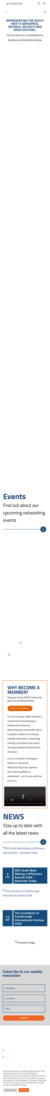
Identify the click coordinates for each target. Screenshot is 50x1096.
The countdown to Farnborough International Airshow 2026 (29, 918)
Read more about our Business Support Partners (39, 668)
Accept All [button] (23, 1090)
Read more (39, 88)
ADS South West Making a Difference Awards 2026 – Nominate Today (28, 875)
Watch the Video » (20, 708)
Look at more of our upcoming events (43, 529)
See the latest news (43, 842)
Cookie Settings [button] (10, 1090)
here (16, 1082)
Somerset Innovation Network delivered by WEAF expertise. (39, 597)
